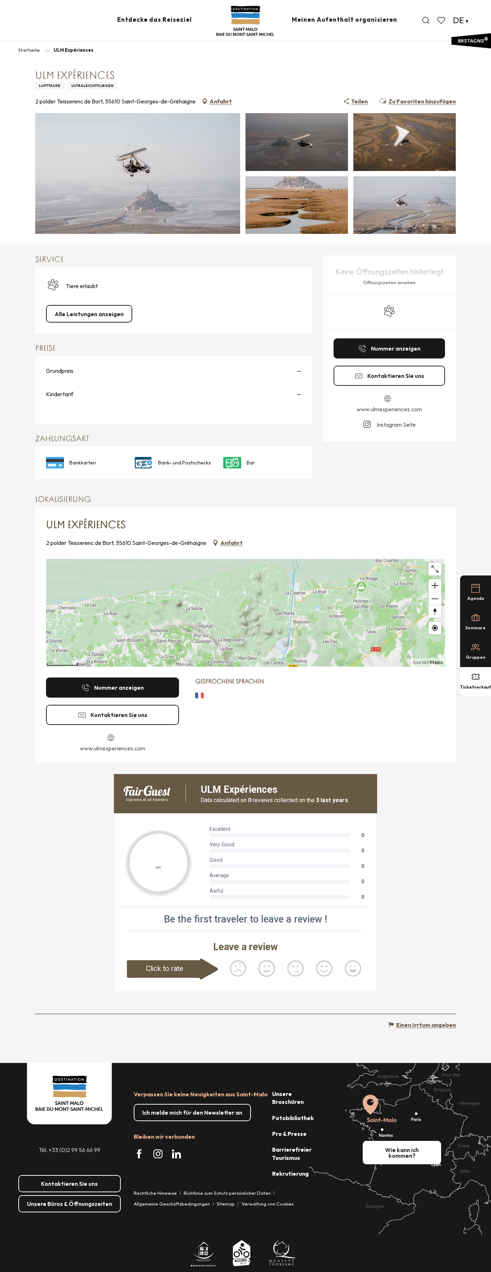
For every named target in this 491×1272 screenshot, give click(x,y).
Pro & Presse (289, 1133)
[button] (426, 20)
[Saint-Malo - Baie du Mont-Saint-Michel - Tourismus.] (245, 21)
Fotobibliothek (293, 1117)
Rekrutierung (290, 1173)
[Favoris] (442, 20)
